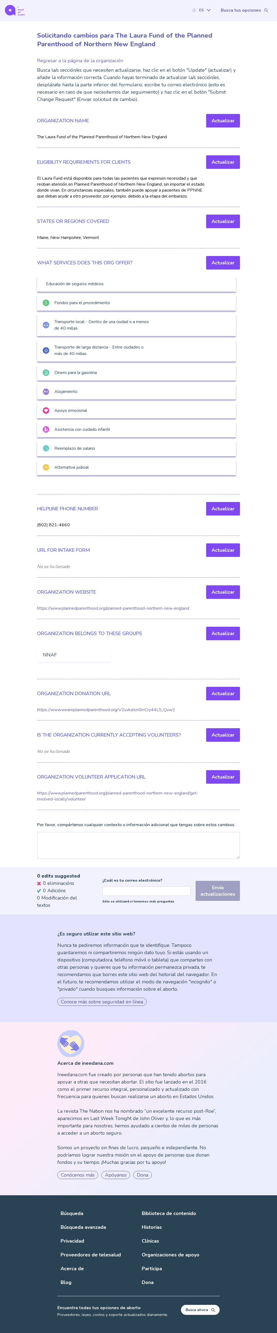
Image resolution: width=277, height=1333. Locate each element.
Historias (152, 1227)
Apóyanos (116, 1175)
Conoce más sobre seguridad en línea (102, 1002)
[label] (201, 10)
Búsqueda (72, 1213)
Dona (142, 1175)
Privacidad (72, 1241)
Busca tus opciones (241, 10)
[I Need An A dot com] (15, 10)
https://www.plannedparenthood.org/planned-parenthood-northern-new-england (113, 608)
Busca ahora (197, 1309)
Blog (66, 1282)
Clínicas (150, 1241)
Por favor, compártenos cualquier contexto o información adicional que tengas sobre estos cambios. (136, 825)
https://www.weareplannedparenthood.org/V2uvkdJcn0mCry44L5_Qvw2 (106, 710)
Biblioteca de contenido (169, 1213)
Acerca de (72, 1268)
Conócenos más (78, 1175)
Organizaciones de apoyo (170, 1255)
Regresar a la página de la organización (80, 60)
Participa (152, 1268)
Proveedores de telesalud (91, 1255)
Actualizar (223, 120)
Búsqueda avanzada (83, 1227)
